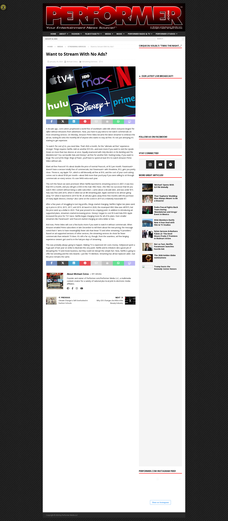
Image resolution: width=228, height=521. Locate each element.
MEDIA (108, 34)
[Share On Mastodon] (129, 121)
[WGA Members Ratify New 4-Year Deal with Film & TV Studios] (147, 223)
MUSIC (119, 34)
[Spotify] (170, 164)
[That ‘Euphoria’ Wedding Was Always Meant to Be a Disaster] (147, 199)
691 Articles (97, 274)
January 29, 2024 (56, 61)
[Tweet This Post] (62, 121)
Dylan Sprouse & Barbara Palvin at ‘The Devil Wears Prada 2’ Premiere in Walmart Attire (166, 235)
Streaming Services (90, 61)
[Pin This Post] (85, 121)
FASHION (76, 34)
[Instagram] (150, 164)
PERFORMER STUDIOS (165, 34)
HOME (53, 34)
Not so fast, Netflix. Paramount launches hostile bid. (164, 246)
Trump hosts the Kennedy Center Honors (165, 267)
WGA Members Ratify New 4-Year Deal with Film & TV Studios (164, 222)
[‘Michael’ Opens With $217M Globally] (147, 188)
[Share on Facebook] (51, 121)
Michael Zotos (72, 61)
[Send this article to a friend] (96, 121)
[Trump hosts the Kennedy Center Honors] (147, 364)
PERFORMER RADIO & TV (139, 34)
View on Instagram (160, 502)
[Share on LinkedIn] (73, 121)
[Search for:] (169, 39)
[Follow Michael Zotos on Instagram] (76, 288)
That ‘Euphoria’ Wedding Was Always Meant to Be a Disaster (166, 198)
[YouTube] (160, 164)
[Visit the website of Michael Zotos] (68, 288)
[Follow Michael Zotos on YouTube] (80, 288)
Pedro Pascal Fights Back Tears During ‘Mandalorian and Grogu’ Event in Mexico (166, 211)
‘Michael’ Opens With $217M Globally (164, 186)
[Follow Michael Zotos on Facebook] (71, 288)
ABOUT (62, 34)
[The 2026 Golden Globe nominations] (147, 258)
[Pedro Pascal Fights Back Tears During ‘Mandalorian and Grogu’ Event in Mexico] (147, 210)
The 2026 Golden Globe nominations (165, 256)
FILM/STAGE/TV (92, 34)
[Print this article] (107, 121)
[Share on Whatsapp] (118, 121)
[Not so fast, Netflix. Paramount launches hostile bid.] (147, 247)
